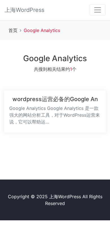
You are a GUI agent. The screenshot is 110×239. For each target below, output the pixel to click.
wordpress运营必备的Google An (55, 99)
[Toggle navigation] (97, 10)
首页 (12, 30)
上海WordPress (24, 10)
